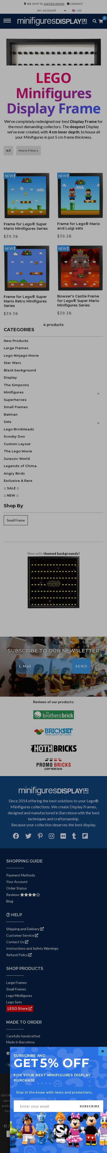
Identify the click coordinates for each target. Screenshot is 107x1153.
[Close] (102, 1051)
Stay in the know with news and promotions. (54, 1092)
